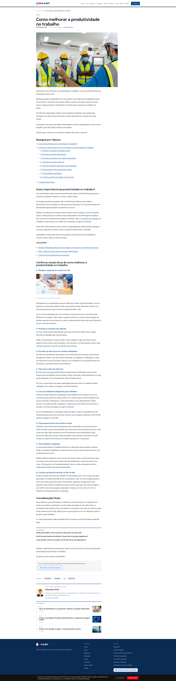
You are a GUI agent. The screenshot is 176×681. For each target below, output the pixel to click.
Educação (100, 3)
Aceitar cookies (133, 678)
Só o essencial (120, 678)
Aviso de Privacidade (119, 659)
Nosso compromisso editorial (122, 653)
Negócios (93, 3)
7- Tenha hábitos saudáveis (51, 173)
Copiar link (71, 578)
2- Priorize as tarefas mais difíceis (53, 154)
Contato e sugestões (120, 656)
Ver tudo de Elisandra (52, 598)
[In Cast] (42, 644)
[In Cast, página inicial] (43, 3)
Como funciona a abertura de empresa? (53, 255)
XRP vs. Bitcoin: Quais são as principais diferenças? (58, 251)
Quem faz (116, 647)
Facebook (57, 578)
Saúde (106, 3)
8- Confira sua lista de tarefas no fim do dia (57, 177)
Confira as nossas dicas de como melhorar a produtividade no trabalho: (66, 147)
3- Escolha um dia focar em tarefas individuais (58, 158)
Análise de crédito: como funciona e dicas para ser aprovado (59, 533)
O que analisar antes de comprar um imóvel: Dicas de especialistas (61, 540)
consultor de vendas (90, 218)
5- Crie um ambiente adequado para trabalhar (58, 166)
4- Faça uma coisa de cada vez (52, 162)
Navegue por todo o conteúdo (122, 665)
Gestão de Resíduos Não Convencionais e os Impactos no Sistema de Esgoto (68, 247)
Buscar (136, 3)
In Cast (38, 10)
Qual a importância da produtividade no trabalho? (57, 144)
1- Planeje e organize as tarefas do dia (55, 150)
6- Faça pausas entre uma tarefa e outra (56, 169)
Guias (82, 3)
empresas (50, 372)
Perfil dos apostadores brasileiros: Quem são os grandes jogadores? (62, 536)
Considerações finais (46, 182)
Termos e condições (119, 662)
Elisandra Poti (42, 27)
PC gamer (78, 415)
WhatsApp (48, 578)
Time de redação (118, 650)
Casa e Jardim (119, 3)
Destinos (111, 3)
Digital (127, 3)
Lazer (87, 3)
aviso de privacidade (83, 679)
